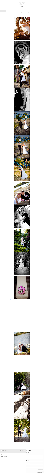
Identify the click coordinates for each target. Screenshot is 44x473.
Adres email (28, 463)
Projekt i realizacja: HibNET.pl (40, 472)
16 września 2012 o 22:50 (22, 454)
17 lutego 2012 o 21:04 (22, 450)
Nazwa (27, 460)
